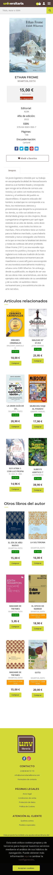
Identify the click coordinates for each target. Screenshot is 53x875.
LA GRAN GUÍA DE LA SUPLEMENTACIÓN (15, 407)
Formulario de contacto (27, 779)
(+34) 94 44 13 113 (27, 771)
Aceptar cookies (26, 868)
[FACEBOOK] (24, 758)
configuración (26, 859)
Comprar (15, 363)
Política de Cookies (27, 806)
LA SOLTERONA (37, 542)
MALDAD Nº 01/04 (37, 341)
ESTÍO (38, 672)
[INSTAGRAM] (29, 758)
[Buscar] (49, 10)
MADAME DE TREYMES (15, 607)
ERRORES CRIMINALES (15, 341)
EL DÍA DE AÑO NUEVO (15, 544)
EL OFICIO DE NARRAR (38, 607)
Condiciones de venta (27, 798)
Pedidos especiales (27, 825)
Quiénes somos (27, 820)
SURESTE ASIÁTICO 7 (37, 470)
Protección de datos (27, 802)
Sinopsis (12, 170)
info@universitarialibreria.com (27, 775)
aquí (26, 856)
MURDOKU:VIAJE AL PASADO (38, 407)
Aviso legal (27, 794)
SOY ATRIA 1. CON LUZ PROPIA (15, 469)
